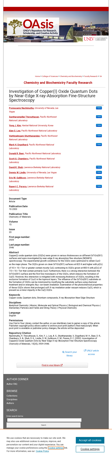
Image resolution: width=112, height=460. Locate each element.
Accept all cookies (90, 440)
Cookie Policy (42, 451)
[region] (56, 444)
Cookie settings (56, 448)
